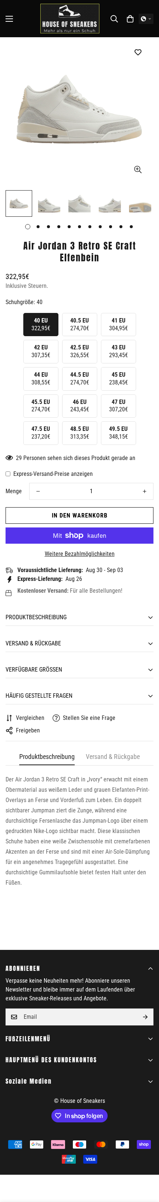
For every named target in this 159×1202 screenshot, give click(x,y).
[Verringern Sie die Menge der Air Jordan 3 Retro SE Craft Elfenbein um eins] (38, 491)
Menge (14, 491)
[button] (130, 18)
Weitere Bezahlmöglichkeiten (80, 553)
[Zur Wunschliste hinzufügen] (137, 52)
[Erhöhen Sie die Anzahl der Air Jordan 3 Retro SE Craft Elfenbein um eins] (144, 491)
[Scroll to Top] (145, 1163)
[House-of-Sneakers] (69, 18)
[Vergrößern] (137, 169)
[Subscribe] (145, 1016)
